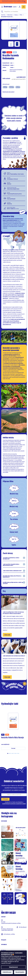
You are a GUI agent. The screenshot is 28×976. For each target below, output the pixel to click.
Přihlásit (5, 799)
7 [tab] (17, 753)
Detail (13, 748)
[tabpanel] (13, 729)
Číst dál (7, 634)
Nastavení (13, 967)
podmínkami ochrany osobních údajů (14, 803)
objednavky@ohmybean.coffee (11, 923)
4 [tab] (12, 753)
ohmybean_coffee (9, 934)
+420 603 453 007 (7, 930)
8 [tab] (18, 753)
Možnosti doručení (8, 91)
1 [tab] (7, 753)
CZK (14, 6)
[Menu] (2, 6)
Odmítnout (7, 972)
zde (5, 961)
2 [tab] (9, 753)
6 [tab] (15, 753)
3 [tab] (10, 753)
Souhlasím (19, 972)
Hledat (2, 12)
